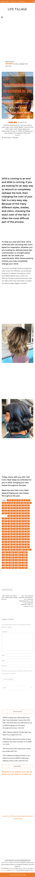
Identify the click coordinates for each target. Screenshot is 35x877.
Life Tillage (17, 9)
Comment (5, 631)
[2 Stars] (7, 63)
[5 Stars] (12, 63)
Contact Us (13, 1)
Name (4, 655)
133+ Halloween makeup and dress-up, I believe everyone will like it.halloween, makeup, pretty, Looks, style (26, 601)
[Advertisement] (17, 36)
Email (3, 660)
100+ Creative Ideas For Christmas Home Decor (9, 597)
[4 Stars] (10, 63)
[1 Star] (6, 63)
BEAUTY (11, 122)
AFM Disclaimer (5, 1)
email (14, 870)
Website (4, 665)
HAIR (15, 122)
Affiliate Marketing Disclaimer (21, 816)
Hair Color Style (7, 589)
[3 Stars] (9, 63)
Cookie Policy (21, 1)
